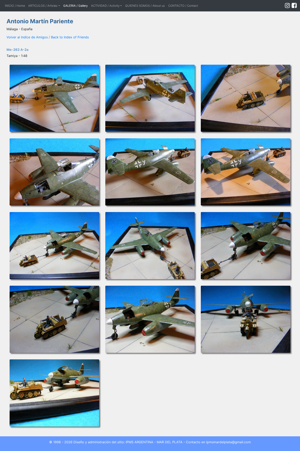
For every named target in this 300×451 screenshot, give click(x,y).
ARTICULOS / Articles (43, 5)
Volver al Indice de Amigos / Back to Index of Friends (48, 37)
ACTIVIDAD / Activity (105, 5)
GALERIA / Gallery (75, 5)
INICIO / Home (16, 5)
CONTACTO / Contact (183, 5)
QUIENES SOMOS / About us (145, 5)
